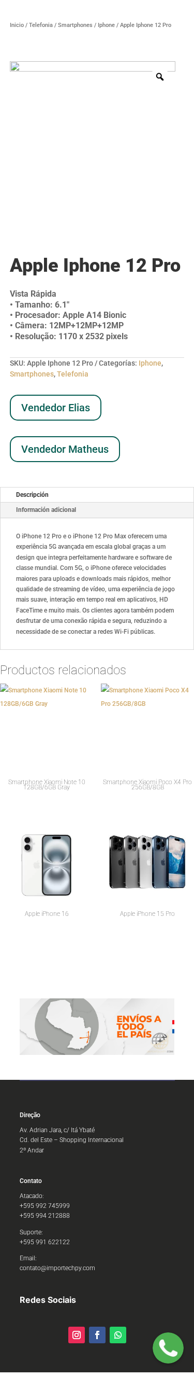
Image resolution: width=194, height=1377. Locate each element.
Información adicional (46, 509)
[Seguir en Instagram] (76, 1335)
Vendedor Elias (55, 407)
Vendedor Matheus (65, 449)
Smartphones (75, 25)
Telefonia (41, 25)
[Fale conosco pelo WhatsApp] (168, 1349)
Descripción (32, 494)
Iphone (106, 25)
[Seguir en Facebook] (97, 1335)
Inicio (17, 25)
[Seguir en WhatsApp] (118, 1335)
